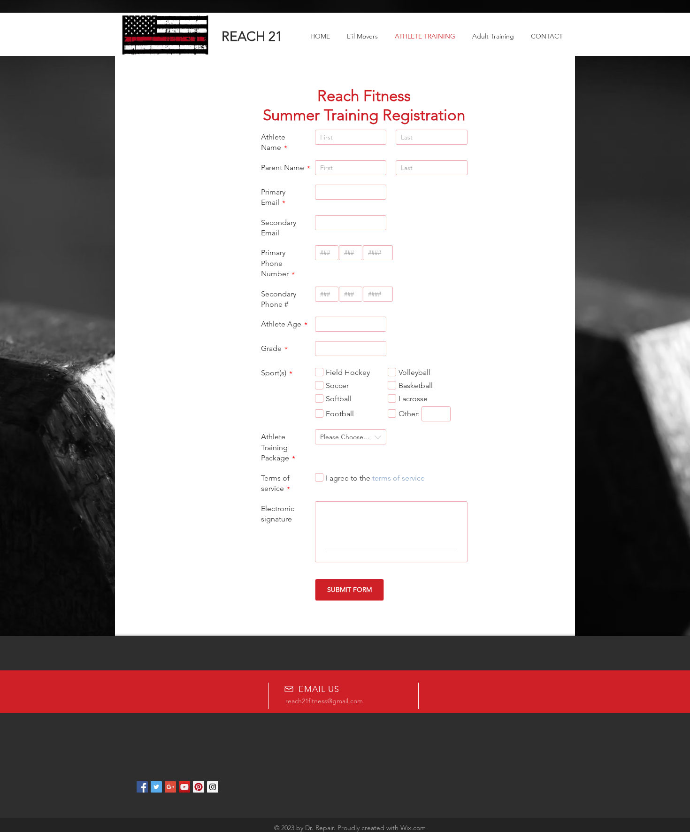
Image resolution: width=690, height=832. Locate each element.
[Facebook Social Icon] (142, 787)
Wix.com (413, 828)
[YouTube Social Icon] (184, 787)
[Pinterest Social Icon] (198, 787)
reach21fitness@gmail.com (324, 701)
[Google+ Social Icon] (170, 787)
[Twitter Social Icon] (156, 787)
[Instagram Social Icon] (212, 787)
